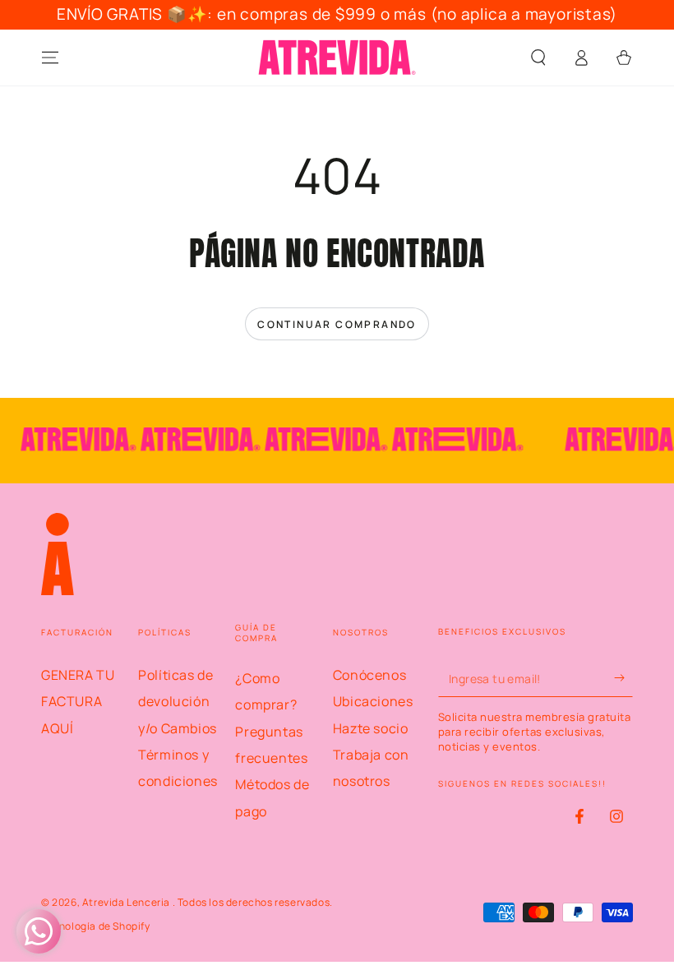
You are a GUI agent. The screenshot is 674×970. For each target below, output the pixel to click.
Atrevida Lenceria (127, 902)
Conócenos (369, 675)
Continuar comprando (337, 324)
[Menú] (50, 57)
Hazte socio (371, 728)
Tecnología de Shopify (95, 926)
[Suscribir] (623, 678)
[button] (538, 57)
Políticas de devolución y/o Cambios (177, 701)
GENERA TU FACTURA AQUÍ (77, 701)
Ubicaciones (373, 701)
